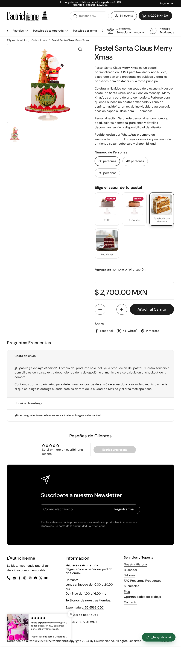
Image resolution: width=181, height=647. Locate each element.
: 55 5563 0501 (93, 607)
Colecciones (39, 40)
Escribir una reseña (114, 450)
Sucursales (131, 586)
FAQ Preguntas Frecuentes (142, 581)
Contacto (130, 602)
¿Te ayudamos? (161, 637)
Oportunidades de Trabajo (142, 597)
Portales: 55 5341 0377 (81, 622)
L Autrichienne (56, 641)
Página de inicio (17, 40)
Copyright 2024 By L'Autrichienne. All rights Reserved (104, 641)
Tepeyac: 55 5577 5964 (82, 615)
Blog (127, 591)
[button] (125, 30)
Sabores (129, 575)
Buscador (130, 570)
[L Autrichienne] (27, 16)
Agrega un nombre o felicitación (120, 269)
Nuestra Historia (135, 564)
